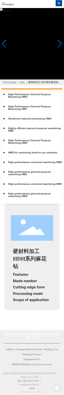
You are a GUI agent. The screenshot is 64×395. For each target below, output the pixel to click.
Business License (32, 392)
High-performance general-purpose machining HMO (29, 195)
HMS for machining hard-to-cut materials (32, 152)
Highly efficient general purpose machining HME (34, 129)
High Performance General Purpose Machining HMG (29, 95)
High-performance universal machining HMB (35, 162)
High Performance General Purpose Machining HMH (29, 141)
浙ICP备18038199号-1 (29, 381)
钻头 (22, 82)
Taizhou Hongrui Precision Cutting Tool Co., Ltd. (32, 335)
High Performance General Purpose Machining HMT (29, 107)
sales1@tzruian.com (42, 364)
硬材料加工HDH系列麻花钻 (29, 258)
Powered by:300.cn (29, 384)
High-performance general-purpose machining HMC (29, 173)
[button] (59, 44)
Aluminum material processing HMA (30, 118)
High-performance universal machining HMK (35, 183)
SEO (32, 388)
